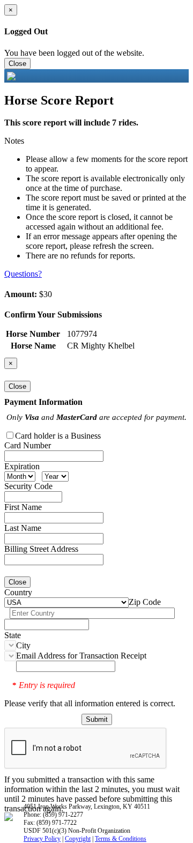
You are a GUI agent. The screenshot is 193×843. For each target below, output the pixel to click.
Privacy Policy (42, 838)
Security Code (28, 486)
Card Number (27, 445)
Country (18, 592)
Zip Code (145, 602)
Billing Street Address (41, 548)
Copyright (78, 838)
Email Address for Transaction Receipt (81, 655)
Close (17, 64)
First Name (23, 507)
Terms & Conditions (120, 838)
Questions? (23, 273)
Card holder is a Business (58, 435)
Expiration (22, 466)
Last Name (22, 528)
